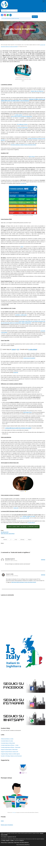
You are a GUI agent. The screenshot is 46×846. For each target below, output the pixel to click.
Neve (17, 844)
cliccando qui (23, 183)
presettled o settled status (21, 314)
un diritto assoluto (18, 114)
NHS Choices (32, 156)
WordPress (27, 844)
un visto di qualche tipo (23, 127)
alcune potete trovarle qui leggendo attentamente (21, 116)
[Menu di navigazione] (43, 1)
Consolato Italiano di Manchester (8, 743)
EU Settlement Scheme (22, 124)
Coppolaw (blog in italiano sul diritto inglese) (10, 753)
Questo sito (15, 507)
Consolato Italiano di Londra (7, 740)
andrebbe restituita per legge (28, 516)
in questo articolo (31, 522)
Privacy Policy (4, 842)
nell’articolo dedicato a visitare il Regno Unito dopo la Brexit (23, 144)
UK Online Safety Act (24, 842)
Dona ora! (35, 16)
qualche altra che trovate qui (37, 91)
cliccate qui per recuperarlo (29, 358)
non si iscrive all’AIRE (24, 517)
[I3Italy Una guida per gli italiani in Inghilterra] (4, 4)
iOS (18, 349)
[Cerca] (16, 10)
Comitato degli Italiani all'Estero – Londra (9, 745)
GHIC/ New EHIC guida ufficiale (7, 533)
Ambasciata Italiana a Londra (7, 738)
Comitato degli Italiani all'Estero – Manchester (10, 747)
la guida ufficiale (32, 349)
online (21, 246)
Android (14, 349)
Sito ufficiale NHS (4, 532)
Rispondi (43, 559)
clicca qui (14, 812)
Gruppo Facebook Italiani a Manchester (9, 749)
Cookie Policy (11, 842)
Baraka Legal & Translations (7, 824)
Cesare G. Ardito (9, 574)
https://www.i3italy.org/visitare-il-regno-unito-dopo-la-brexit (23, 582)
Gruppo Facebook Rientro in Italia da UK (9, 751)
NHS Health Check (27, 412)
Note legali (16, 842)
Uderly (2, 820)
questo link (15, 372)
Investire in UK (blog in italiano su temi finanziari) (11, 756)
